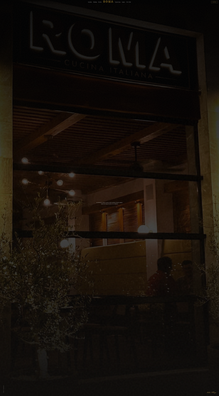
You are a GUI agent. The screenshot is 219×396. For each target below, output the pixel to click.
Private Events (117, 2)
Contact (123, 2)
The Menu (95, 2)
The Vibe (100, 2)
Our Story (90, 2)
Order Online (128, 2)
